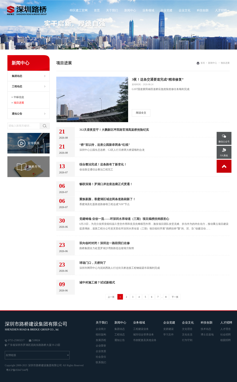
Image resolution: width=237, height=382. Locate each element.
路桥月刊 (34, 166)
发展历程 (101, 340)
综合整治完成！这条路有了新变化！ (103, 164)
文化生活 (187, 334)
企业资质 (101, 351)
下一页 (175, 297)
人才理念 (225, 329)
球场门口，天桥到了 (92, 262)
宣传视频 (33, 143)
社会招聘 (225, 334)
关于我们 (112, 10)
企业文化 (185, 10)
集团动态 (17, 76)
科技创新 (203, 10)
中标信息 (19, 97)
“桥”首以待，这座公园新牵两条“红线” (104, 144)
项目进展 (19, 102)
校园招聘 (225, 340)
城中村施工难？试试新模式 (97, 282)
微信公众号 (224, 141)
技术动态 (206, 329)
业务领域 (148, 10)
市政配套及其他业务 (144, 340)
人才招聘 (221, 10)
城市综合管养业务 (143, 334)
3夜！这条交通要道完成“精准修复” (157, 79)
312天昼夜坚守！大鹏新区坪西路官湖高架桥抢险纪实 (114, 129)
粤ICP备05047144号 (17, 370)
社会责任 (101, 356)
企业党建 (166, 10)
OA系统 (224, 155)
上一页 (111, 297)
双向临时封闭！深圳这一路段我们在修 (104, 243)
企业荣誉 (101, 345)
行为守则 (187, 340)
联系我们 (101, 362)
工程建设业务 (141, 329)
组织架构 (101, 334)
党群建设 (168, 329)
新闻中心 (130, 10)
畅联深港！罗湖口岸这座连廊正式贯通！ (106, 184)
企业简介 (101, 329)
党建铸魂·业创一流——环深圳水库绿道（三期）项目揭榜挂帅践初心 (124, 218)
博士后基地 (207, 334)
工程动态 (17, 86)
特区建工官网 (79, 10)
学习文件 (168, 334)
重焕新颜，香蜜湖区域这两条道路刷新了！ (107, 199)
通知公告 (17, 113)
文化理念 (187, 329)
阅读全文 (141, 112)
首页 (97, 10)
